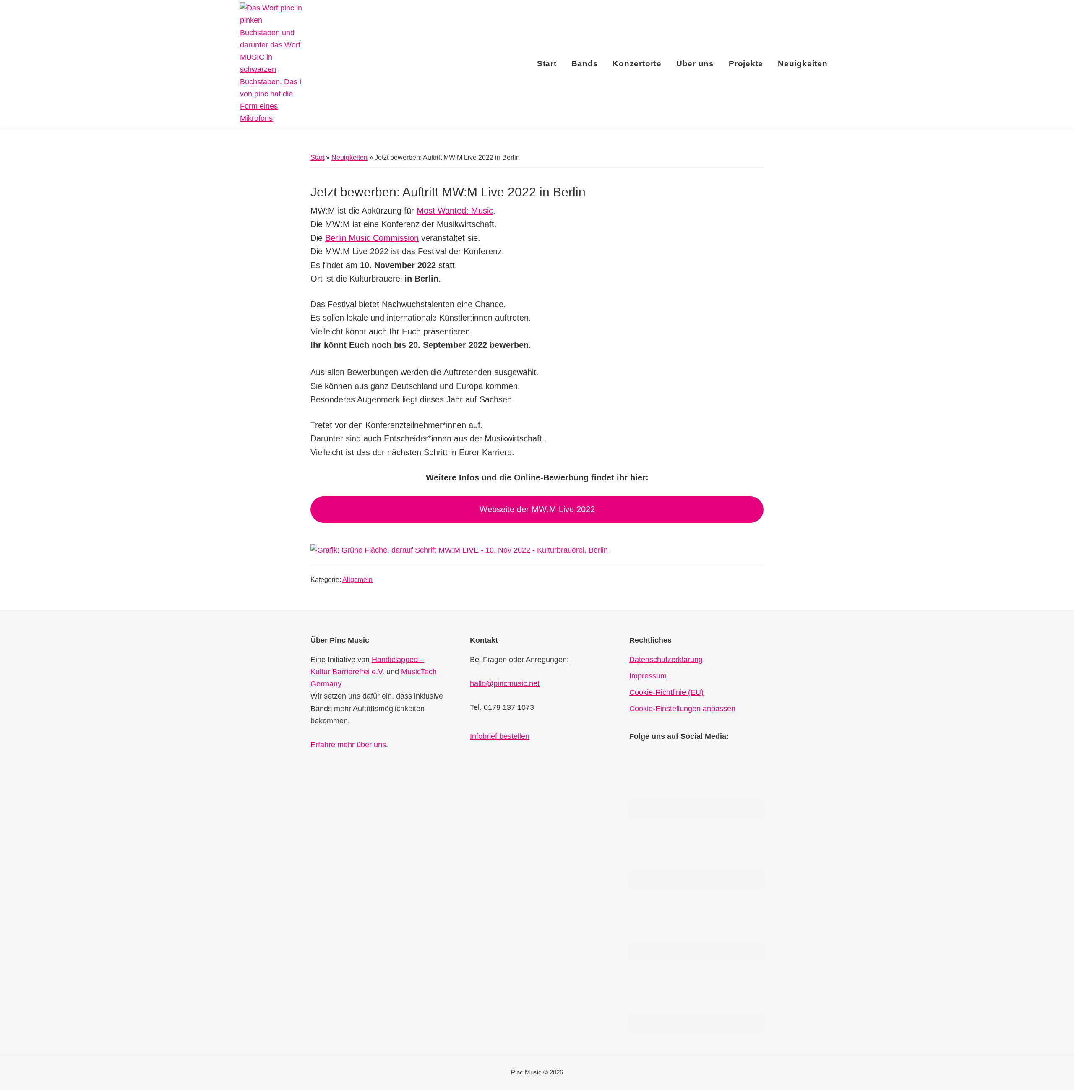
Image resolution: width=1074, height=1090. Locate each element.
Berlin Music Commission (372, 238)
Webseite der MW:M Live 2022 (537, 509)
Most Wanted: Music (455, 210)
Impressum (648, 676)
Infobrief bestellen (499, 736)
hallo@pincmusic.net (505, 683)
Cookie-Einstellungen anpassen (682, 708)
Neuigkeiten (349, 157)
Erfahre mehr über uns (348, 745)
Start (317, 157)
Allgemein (357, 579)
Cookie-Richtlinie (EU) (666, 692)
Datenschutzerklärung (666, 659)
